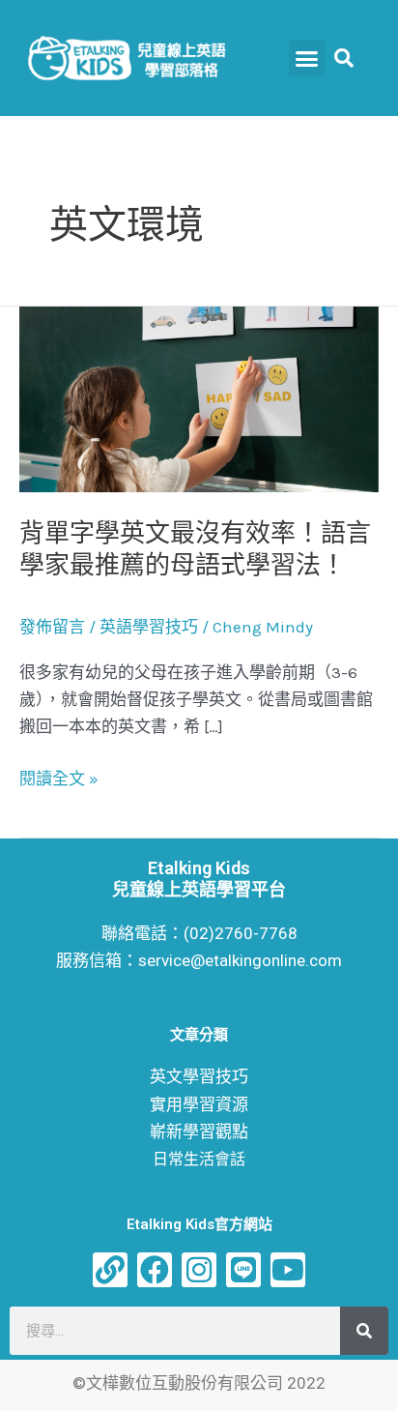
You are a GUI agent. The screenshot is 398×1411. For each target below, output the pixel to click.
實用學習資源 (199, 1104)
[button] (307, 58)
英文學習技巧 (199, 1076)
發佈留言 (52, 626)
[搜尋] (364, 1331)
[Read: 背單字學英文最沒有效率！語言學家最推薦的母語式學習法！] (199, 397)
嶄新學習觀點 (199, 1131)
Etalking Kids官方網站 (199, 1224)
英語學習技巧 (149, 626)
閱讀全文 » (59, 778)
